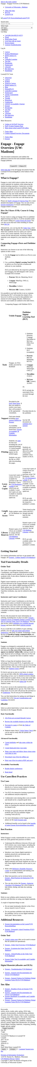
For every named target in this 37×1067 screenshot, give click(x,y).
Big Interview (9, 69)
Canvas (7, 52)
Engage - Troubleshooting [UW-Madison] (18, 969)
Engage (7, 106)
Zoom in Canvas (10, 83)
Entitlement (6, 692)
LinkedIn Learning (11, 59)
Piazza (7, 111)
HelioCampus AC (11, 55)
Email (7, 37)
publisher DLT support (27, 425)
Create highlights (10, 742)
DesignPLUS (9, 89)
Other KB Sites (10, 11)
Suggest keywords (7, 1028)
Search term (5, 22)
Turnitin (7, 98)
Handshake (8, 71)
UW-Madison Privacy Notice (10, 1059)
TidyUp (7, 96)
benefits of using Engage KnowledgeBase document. (20, 824)
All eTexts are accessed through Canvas (18, 718)
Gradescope (9, 102)
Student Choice (14, 668)
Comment (22, 1049)
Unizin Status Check (26, 730)
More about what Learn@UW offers (17, 128)
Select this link (5, 170)
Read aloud (8, 772)
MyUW (7, 12)
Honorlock (8, 100)
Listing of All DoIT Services (14, 124)
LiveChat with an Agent (13, 41)
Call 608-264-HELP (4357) (14, 35)
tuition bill (23, 681)
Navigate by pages (11, 725)
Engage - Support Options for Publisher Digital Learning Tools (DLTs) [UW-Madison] (20, 979)
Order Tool (26, 228)
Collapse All (22, 166)
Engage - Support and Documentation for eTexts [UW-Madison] (18, 973)
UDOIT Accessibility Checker (15, 104)
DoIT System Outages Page (14, 126)
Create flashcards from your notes (16, 748)
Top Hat (7, 61)
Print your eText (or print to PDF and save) (19, 760)
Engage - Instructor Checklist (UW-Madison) (19, 884)
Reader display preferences (13, 768)
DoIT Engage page (20, 820)
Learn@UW (9, 14)
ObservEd (8, 78)
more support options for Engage (15, 420)
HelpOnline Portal (11, 39)
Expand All (13, 166)
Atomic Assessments (11, 94)
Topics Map (9, 131)
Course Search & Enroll (23, 220)
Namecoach (9, 65)
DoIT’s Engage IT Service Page (18, 201)
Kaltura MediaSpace (11, 54)
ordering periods (25, 625)
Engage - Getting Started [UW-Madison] (22, 557)
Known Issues (9, 43)
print (19, 441)
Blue (6, 57)
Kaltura (7, 81)
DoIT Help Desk (14, 403)
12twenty (8, 67)
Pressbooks (8, 63)
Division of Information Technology (12, 1055)
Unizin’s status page (11, 939)
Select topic (4, 26)
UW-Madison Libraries (13, 537)
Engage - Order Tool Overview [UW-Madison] (20, 945)
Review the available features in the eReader (19, 721)
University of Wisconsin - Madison (16, 7)
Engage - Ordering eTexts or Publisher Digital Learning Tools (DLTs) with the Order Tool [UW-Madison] (18, 619)
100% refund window (26, 674)
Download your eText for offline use (17, 757)
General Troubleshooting (13, 45)
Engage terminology (7, 205)
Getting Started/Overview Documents (17, 133)
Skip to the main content (9, 2)
